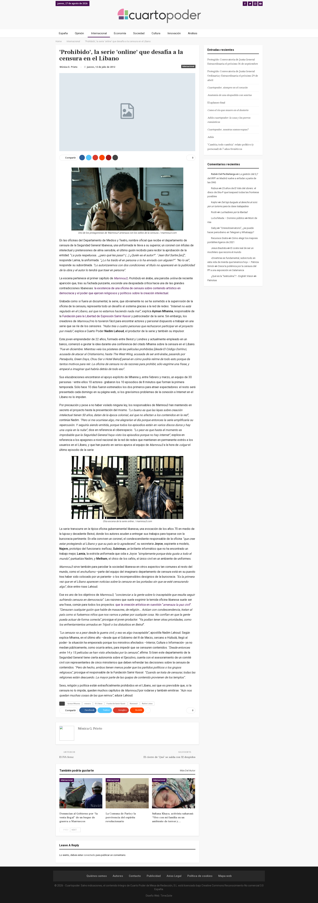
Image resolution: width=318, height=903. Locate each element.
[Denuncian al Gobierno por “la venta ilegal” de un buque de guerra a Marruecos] (81, 793)
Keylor (214, 202)
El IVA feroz (66, 757)
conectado (89, 855)
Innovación (174, 33)
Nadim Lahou (147, 703)
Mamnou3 (134, 703)
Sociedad (138, 33)
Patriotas (212, 280)
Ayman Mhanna (73, 703)
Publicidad (154, 876)
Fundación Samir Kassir (116, 703)
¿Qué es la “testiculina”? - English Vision (232, 276)
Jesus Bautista (219, 248)
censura (87, 703)
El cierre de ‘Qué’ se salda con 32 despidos (169, 757)
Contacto (135, 876)
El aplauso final (216, 102)
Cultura (156, 33)
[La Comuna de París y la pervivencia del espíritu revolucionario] (127, 793)
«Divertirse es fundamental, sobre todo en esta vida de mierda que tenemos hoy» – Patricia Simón (233, 262)
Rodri (214, 212)
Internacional (99, 33)
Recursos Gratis (219, 238)
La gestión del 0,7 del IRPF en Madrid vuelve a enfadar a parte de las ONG (232, 178)
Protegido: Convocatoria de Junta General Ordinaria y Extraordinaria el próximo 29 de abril (232, 76)
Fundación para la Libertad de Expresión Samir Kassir (96, 316)
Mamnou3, (121, 278)
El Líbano (98, 703)
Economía (120, 33)
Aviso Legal (174, 876)
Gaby (214, 228)
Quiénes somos (96, 876)
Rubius (214, 188)
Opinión (79, 33)
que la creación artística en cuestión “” (153, 604)
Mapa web (225, 876)
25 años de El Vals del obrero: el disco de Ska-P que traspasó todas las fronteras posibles (233, 192)
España (63, 33)
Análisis (192, 33)
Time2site (166, 895)
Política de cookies (199, 876)
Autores (118, 876)
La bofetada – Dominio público (228, 218)
